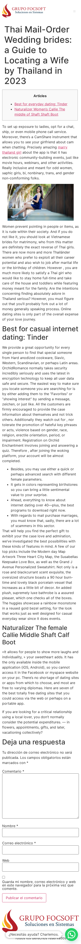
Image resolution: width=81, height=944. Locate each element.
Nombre (10, 826)
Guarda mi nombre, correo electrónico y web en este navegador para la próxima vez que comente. (39, 885)
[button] (71, 934)
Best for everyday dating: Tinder (40, 104)
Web (5, 860)
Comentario (13, 771)
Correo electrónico (19, 843)
